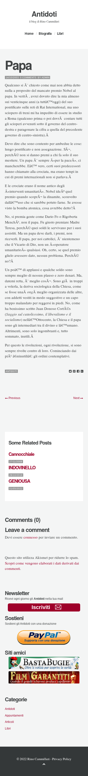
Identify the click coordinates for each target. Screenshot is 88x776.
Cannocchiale (21, 454)
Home (29, 33)
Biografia (45, 33)
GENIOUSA (19, 481)
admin (45, 77)
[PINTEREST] (74, 371)
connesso (30, 537)
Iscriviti (41, 607)
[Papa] (70, 371)
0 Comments (28, 77)
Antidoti (44, 14)
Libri (60, 33)
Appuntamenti (14, 715)
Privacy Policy (61, 759)
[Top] (44, 764)
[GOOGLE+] (82, 371)
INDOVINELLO (22, 467)
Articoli (9, 721)
